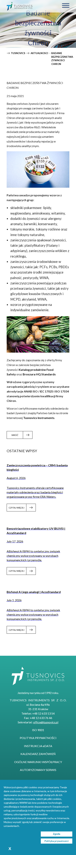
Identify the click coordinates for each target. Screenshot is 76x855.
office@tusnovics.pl (45, 722)
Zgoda (56, 834)
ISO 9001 (38, 730)
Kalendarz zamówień (38, 754)
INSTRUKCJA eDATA (38, 746)
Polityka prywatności (38, 738)
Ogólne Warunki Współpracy (38, 762)
